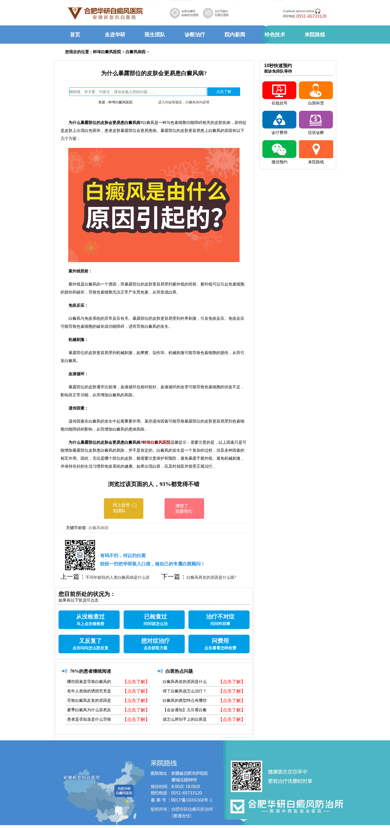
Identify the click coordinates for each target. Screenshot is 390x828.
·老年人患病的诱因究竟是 (88, 691)
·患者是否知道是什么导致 (88, 719)
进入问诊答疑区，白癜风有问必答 (184, 102)
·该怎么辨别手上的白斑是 (184, 719)
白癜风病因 (136, 52)
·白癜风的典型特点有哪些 (184, 700)
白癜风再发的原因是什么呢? (211, 577)
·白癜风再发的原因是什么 (184, 682)
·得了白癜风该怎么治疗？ (184, 691)
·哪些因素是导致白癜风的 (88, 682)
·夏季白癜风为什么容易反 (88, 710)
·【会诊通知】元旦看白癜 (184, 710)
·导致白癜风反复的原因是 (88, 700)
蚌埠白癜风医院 (107, 52)
